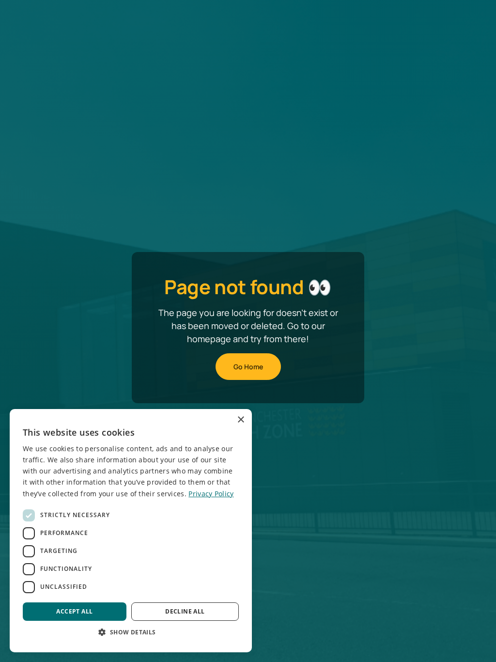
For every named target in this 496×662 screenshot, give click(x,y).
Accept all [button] (74, 611)
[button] (131, 632)
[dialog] (131, 530)
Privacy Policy (210, 493)
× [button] (240, 420)
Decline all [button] (184, 611)
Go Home (248, 366)
